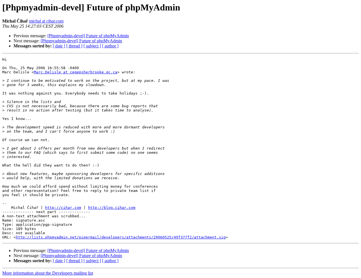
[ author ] (110, 45)
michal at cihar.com (46, 21)
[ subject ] (92, 45)
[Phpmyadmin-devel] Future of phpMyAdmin (88, 35)
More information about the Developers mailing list (47, 273)
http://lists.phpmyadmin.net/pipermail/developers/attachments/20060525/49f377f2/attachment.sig (121, 237)
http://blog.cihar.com (111, 207)
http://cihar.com (63, 207)
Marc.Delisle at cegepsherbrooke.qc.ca (75, 72)
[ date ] (59, 45)
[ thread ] (74, 45)
